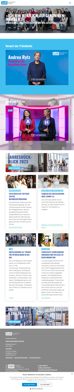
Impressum (9, 357)
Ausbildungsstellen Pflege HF (47, 370)
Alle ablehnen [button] (45, 384)
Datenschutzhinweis (21, 357)
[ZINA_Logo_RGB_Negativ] (15, 366)
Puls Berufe (45, 298)
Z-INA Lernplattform (44, 367)
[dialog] (37, 382)
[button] (37, 389)
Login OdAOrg (42, 365)
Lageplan (9, 348)
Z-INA (11, 298)
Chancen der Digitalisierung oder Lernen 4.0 (52, 195)
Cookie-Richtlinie (34, 357)
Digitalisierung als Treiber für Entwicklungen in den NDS (20, 255)
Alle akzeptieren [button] (29, 384)
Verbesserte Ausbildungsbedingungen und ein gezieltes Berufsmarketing (52, 255)
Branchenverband (15, 227)
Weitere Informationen (40, 381)
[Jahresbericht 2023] (8, 2)
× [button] (72, 374)
